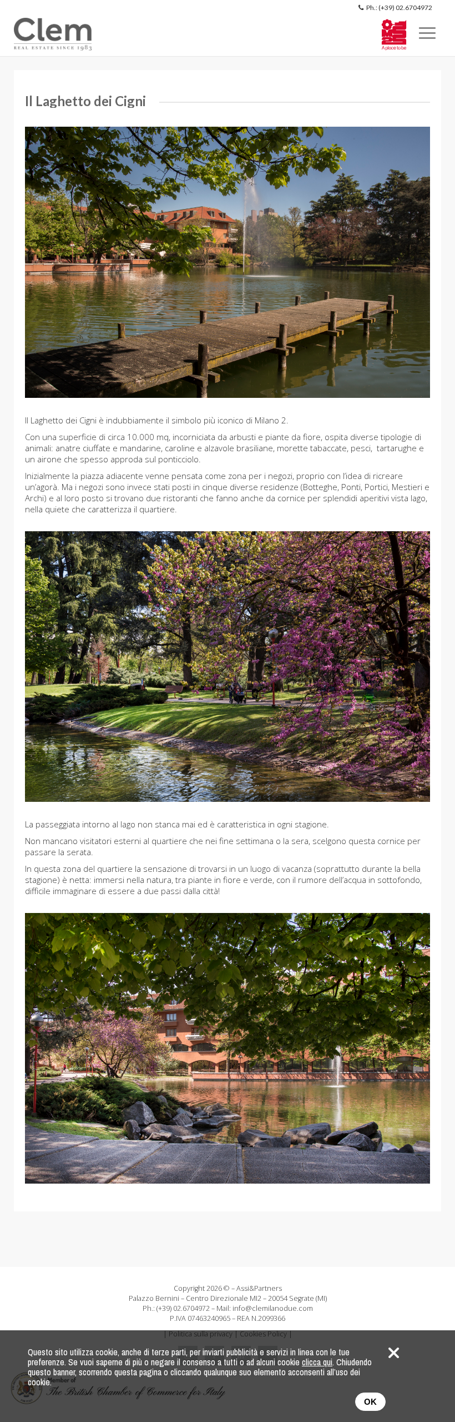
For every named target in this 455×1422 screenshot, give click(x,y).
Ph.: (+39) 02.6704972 (399, 7)
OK (370, 1401)
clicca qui (317, 1362)
